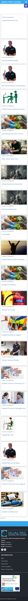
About (2, 558)
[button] (26, 6)
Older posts (3, 518)
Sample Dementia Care (10, 20)
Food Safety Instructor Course (12, 134)
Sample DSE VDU (8, 435)
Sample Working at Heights (11, 335)
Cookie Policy (4, 561)
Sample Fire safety (8, 310)
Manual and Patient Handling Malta (14, 86)
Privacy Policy (4, 564)
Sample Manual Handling (10, 463)
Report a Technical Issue (7, 569)
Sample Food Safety (9, 285)
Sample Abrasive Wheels (10, 360)
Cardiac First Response (10, 512)
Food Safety (6, 234)
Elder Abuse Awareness (10, 159)
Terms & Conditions (6, 566)
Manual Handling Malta (10, 60)
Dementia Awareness (9, 209)
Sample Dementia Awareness (12, 184)
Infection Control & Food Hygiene (13, 484)
